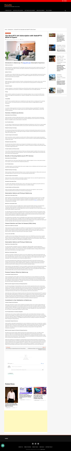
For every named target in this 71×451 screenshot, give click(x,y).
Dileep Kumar (8, 407)
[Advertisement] (35, 19)
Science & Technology (62, 35)
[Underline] (15, 369)
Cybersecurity (8, 10)
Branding (63, 79)
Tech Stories (49, 10)
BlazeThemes (43, 449)
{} (24, 369)
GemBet (6, 438)
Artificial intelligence (18, 10)
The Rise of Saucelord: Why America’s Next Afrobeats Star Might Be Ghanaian (11, 405)
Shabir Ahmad (37, 400)
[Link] (23, 369)
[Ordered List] (17, 369)
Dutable (8, 5)
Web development (40, 10)
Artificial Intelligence (59, 69)
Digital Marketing (59, 82)
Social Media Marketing (59, 85)
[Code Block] (21, 369)
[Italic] (13, 369)
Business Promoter (9, 39)
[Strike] (16, 369)
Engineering (58, 35)
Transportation (58, 60)
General (65, 82)
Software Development (30, 10)
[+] (25, 369)
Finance (62, 82)
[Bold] (12, 369)
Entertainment (8, 33)
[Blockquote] (20, 369)
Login (43, 363)
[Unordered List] (19, 369)
